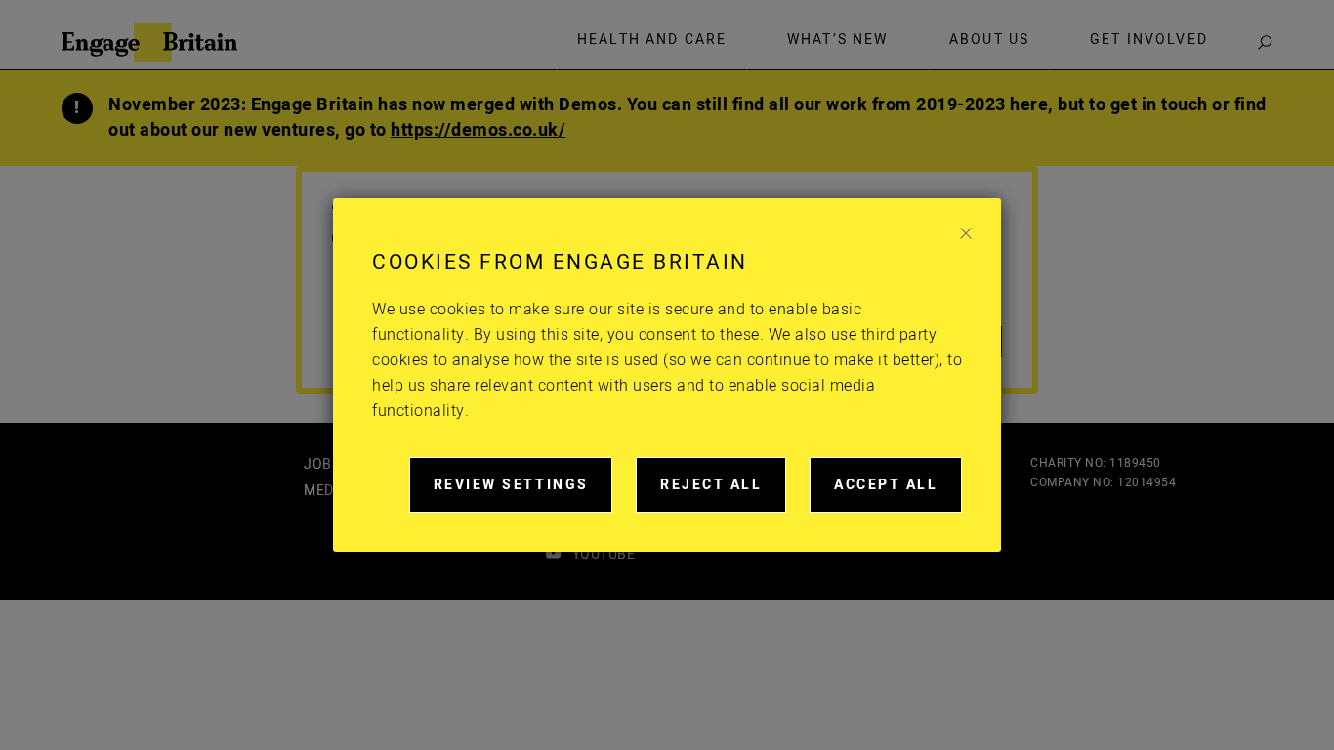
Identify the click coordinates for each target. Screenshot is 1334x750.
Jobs (322, 464)
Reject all (723, 494)
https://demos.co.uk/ (478, 130)
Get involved (1149, 40)
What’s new (838, 40)
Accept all (898, 494)
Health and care (652, 40)
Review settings (523, 494)
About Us (989, 40)
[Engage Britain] (149, 42)
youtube (603, 554)
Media (326, 490)
